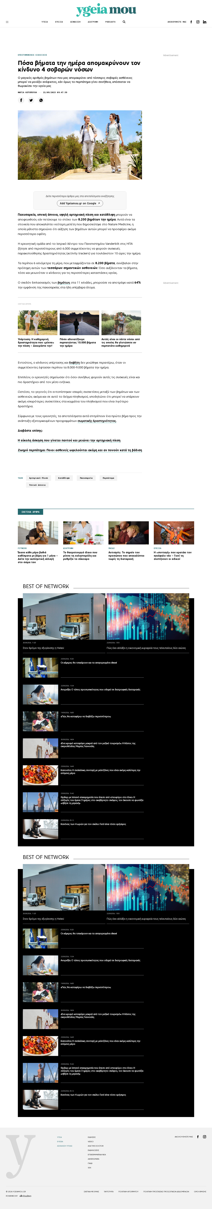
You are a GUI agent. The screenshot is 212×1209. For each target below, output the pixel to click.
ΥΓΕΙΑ (45, 22)
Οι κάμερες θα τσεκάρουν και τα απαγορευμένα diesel (89, 662)
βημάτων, (64, 282)
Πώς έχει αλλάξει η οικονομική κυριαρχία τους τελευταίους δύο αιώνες (146, 648)
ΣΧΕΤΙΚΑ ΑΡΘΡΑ (30, 512)
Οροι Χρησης (200, 1191)
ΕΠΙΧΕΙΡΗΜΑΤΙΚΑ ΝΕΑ (97, 1154)
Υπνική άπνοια (37, 485)
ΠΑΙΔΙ (90, 1163)
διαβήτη (74, 362)
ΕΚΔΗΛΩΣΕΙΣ (93, 1150)
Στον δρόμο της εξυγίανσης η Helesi (43, 648)
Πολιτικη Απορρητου (128, 1191)
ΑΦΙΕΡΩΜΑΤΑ (93, 1159)
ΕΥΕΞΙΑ (59, 22)
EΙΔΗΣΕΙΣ (92, 1137)
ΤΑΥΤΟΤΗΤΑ (108, 1191)
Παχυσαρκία (86, 478)
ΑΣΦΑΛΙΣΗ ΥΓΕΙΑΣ (64, 1146)
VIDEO (91, 1141)
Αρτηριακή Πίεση (38, 478)
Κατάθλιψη (64, 478)
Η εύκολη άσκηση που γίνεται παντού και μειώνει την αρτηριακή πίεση (69, 440)
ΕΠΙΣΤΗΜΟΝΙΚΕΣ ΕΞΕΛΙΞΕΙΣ (32, 55)
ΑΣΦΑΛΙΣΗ (75, 22)
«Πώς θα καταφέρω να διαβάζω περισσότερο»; (86, 716)
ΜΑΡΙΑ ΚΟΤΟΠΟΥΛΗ (27, 92)
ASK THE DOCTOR (95, 1146)
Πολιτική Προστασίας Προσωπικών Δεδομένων (166, 1191)
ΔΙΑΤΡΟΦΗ (93, 22)
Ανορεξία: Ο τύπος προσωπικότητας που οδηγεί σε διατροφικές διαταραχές (100, 689)
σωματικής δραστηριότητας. (97, 421)
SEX (89, 1167)
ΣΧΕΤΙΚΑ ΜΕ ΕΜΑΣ (91, 1191)
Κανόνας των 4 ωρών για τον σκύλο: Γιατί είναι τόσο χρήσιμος (93, 824)
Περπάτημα (108, 478)
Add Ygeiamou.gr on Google (78, 203)
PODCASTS (110, 22)
